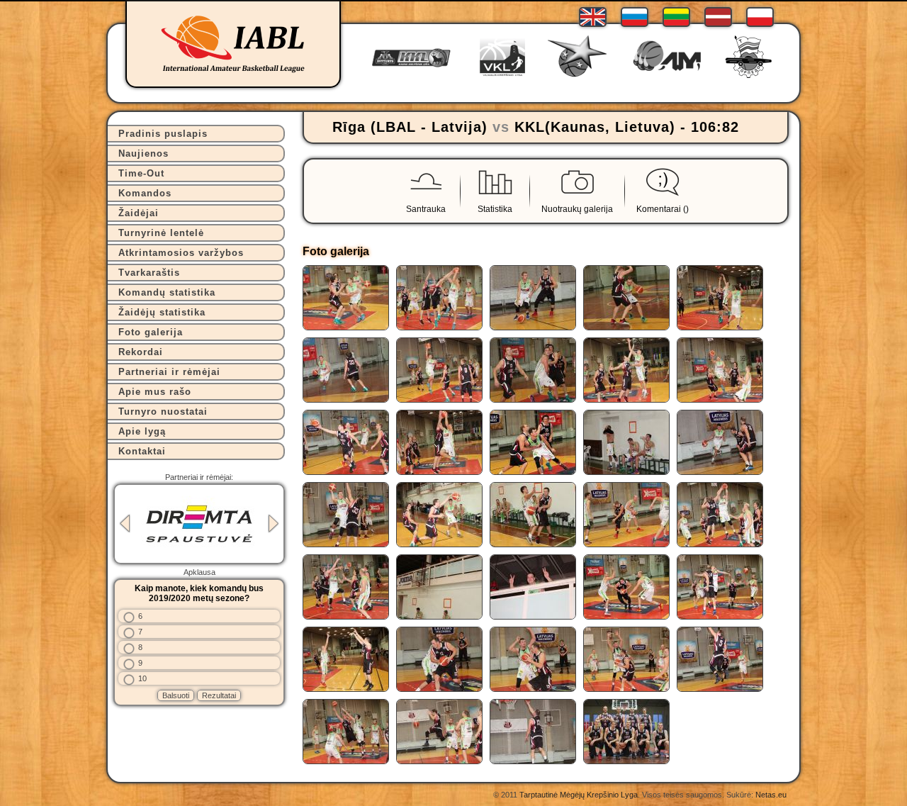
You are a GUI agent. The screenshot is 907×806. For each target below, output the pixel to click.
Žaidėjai (138, 213)
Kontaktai (142, 451)
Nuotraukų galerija (577, 209)
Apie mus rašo (154, 391)
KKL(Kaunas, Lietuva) (594, 127)
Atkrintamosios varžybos (181, 252)
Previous (124, 523)
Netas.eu (771, 794)
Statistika (495, 209)
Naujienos (143, 153)
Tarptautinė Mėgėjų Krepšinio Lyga (578, 794)
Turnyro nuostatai (163, 411)
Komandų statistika (166, 292)
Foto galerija (150, 332)
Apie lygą (142, 431)
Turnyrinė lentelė (161, 233)
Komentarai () (662, 209)
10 (142, 678)
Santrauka (426, 209)
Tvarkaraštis (149, 272)
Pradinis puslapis (163, 133)
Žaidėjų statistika (161, 312)
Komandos (144, 193)
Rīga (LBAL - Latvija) (410, 127)
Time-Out (141, 173)
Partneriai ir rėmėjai (169, 371)
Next (273, 523)
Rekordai (140, 352)
